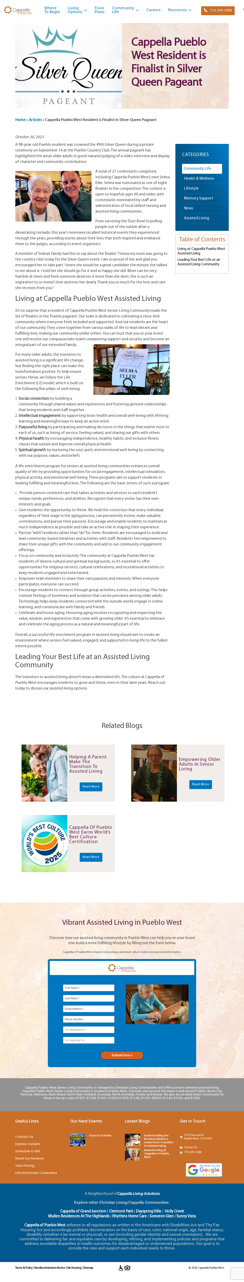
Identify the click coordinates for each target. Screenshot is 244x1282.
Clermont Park (121, 1211)
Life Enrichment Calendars (36, 1172)
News (188, 208)
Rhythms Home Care (129, 1216)
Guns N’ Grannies (100, 1135)
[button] (218, 10)
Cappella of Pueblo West (45, 1225)
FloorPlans (99, 10)
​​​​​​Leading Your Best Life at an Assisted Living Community (198, 262)
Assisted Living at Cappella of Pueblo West (156, 1153)
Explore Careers (27, 1144)
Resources (177, 10)
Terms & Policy (24, 1268)
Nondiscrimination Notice (50, 1268)
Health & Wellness (199, 179)
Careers (153, 10)
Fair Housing (74, 1268)
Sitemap (88, 1268)
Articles (35, 120)
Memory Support (198, 198)
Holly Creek (174, 1211)
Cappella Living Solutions (138, 1194)
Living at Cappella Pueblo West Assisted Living (201, 251)
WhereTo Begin (52, 10)
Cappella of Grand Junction (83, 1211)
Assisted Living (196, 218)
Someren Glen (162, 1216)
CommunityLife (123, 10)
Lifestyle (191, 189)
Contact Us (24, 1136)
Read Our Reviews (29, 1158)
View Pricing (24, 1165)
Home (20, 120)
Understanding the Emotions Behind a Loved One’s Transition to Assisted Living (158, 1141)
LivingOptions (75, 10)
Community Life (197, 169)
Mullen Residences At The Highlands (78, 1216)
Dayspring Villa (148, 1211)
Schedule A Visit (27, 1151)
